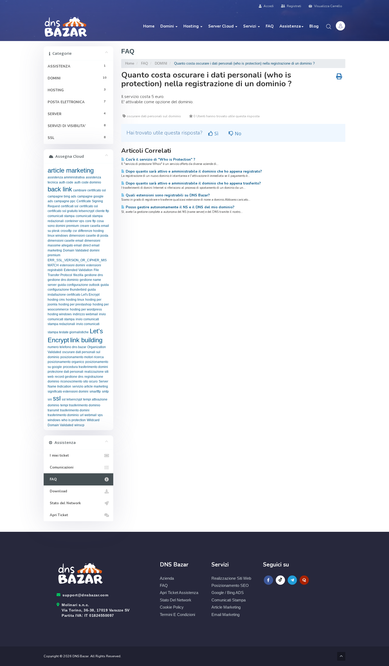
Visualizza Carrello (327, 6)
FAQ (270, 26)
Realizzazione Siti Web (231, 578)
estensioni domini (72, 265)
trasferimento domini (74, 410)
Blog (314, 26)
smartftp (95, 391)
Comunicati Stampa (228, 600)
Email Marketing (225, 614)
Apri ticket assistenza (179, 592)
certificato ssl (88, 206)
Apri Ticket (58, 515)
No (237, 133)
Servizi (250, 26)
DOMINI (161, 63)
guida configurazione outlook (78, 285)
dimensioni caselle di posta (88, 235)
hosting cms (56, 300)
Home (149, 26)
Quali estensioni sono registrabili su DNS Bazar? (167, 195)
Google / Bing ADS (227, 592)
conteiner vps (74, 221)
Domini (167, 26)
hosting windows (60, 314)
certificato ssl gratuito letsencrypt (71, 211)
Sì (215, 133)
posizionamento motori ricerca (82, 357)
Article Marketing (226, 607)
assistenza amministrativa (66, 177)
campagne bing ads (62, 196)
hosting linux (75, 300)
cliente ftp (102, 211)
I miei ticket (58, 455)
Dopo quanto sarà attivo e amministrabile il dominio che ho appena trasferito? (193, 183)
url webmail (88, 415)
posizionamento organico (66, 362)
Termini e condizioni (177, 614)
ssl (57, 398)
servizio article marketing (90, 386)
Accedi (268, 6)
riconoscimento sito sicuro (79, 381)
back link (60, 189)
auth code (66, 182)
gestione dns (93, 275)
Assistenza (290, 26)
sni (50, 399)
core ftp (90, 221)
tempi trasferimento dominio (80, 405)
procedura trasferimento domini (85, 367)
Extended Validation (78, 270)
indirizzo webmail (85, 314)
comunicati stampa (61, 216)
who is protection (73, 420)
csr (75, 231)
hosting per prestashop (75, 304)
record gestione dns (69, 377)
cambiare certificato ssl (89, 190)
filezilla (78, 275)
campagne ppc (64, 201)
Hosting (191, 26)
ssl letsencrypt (72, 399)
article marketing (71, 170)
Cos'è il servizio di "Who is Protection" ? (160, 159)
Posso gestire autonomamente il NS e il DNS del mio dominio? (179, 207)
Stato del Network (64, 503)
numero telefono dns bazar (67, 347)
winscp (79, 425)
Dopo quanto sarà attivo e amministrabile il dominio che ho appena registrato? (193, 171)
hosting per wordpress (86, 309)
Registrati (293, 6)
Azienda (167, 578)
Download (57, 491)
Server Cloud (221, 26)
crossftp (66, 231)
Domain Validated (76, 250)
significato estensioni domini (68, 391)
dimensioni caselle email (65, 240)
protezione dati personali (65, 372)
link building (86, 340)
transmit (53, 410)
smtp (105, 391)
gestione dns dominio (63, 280)
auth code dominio (87, 182)
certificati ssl (69, 206)
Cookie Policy (172, 607)
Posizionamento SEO (230, 585)
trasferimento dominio (63, 415)
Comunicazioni (60, 467)
